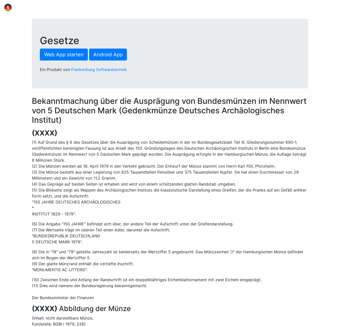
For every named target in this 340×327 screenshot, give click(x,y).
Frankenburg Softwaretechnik (99, 69)
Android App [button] (108, 55)
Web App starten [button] (64, 55)
